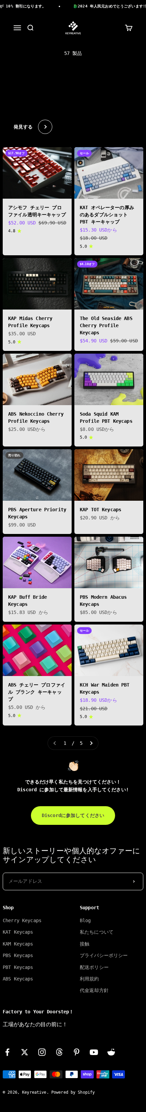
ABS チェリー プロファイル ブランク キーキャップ (36, 692)
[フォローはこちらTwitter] (24, 1052)
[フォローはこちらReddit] (111, 1052)
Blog (85, 920)
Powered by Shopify (73, 1092)
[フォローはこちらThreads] (59, 1052)
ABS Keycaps (18, 978)
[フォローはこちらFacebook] (7, 1052)
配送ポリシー (94, 967)
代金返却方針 (94, 990)
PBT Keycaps (18, 967)
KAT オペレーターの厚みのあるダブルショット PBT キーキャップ (107, 214)
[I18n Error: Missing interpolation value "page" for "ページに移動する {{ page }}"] (91, 743)
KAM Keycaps (18, 944)
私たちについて (96, 932)
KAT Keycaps (18, 932)
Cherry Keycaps (22, 920)
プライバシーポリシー (104, 955)
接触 (84, 944)
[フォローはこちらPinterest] (76, 1052)
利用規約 (89, 978)
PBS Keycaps (18, 955)
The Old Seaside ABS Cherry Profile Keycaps (106, 325)
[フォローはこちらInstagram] (42, 1052)
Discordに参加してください (73, 815)
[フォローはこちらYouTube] (93, 1052)
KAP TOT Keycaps (100, 509)
